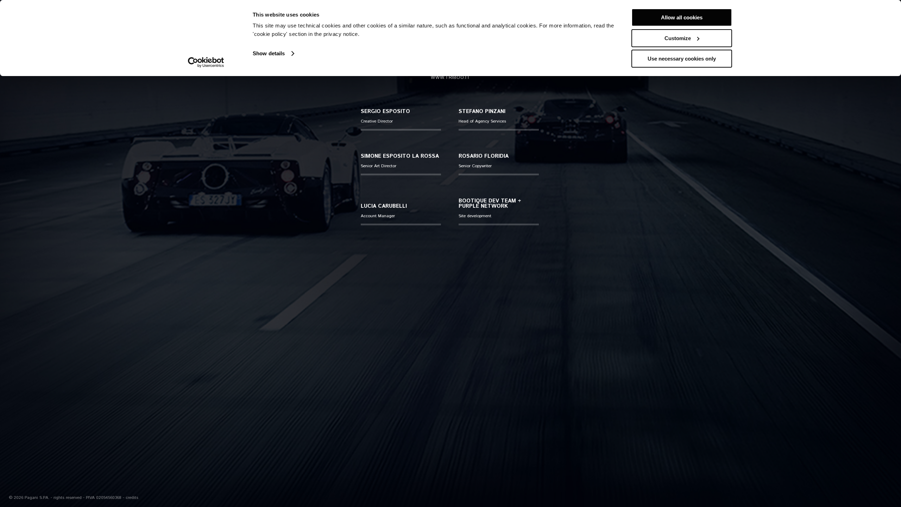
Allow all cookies (681, 17)
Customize (677, 38)
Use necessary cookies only (682, 59)
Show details (269, 53)
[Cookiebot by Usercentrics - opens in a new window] (206, 62)
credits (132, 498)
